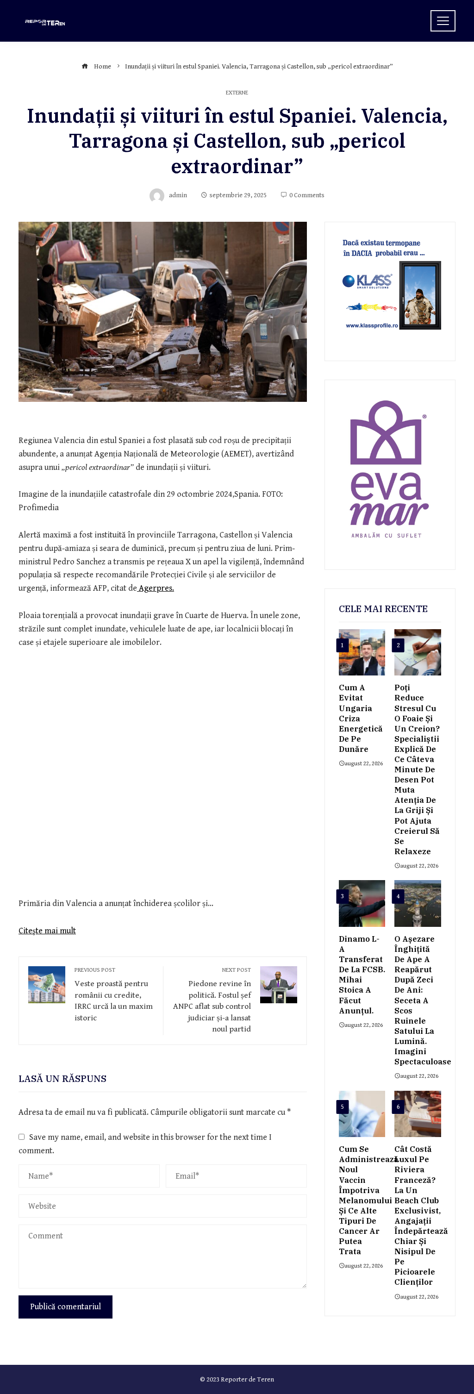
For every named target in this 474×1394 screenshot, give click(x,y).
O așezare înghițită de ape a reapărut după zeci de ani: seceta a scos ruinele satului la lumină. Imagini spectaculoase (422, 1000)
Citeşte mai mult (47, 931)
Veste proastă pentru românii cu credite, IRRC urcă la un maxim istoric (114, 995)
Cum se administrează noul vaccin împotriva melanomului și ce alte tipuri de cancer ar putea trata (369, 1200)
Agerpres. (155, 588)
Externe (237, 93)
